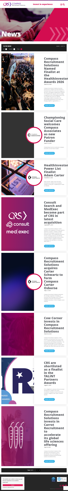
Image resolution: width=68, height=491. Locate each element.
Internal (10, 49)
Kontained (57, 489)
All (3, 49)
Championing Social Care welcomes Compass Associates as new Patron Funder (54, 129)
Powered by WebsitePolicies (8, 487)
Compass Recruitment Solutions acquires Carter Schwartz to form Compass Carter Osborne (54, 273)
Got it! (12, 485)
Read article (49, 106)
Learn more (5, 482)
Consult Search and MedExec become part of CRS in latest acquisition (54, 213)
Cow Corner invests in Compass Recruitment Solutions (54, 325)
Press (18, 49)
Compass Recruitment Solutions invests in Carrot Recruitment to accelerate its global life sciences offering (54, 428)
